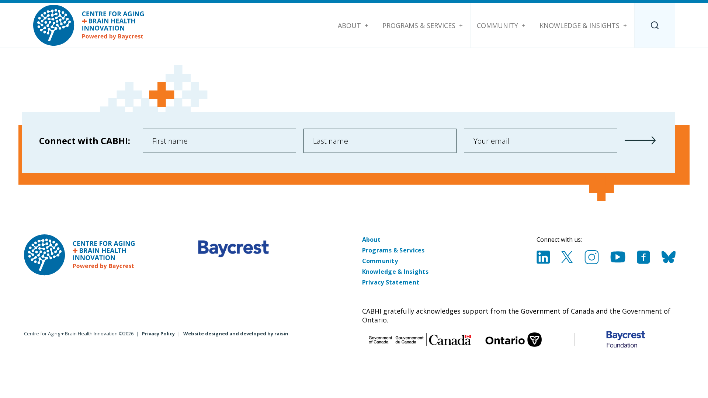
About (349, 25)
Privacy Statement (391, 282)
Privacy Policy (158, 333)
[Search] (655, 25)
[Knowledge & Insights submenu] (625, 25)
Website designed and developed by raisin (235, 333)
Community (497, 25)
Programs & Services (418, 25)
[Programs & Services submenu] (460, 25)
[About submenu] (366, 25)
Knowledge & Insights (579, 25)
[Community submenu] (523, 25)
